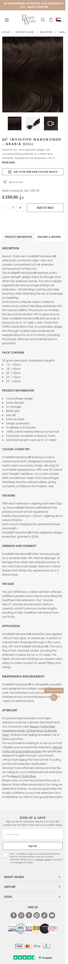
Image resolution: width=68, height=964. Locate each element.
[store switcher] (58, 19)
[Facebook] (13, 915)
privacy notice (43, 859)
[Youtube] (52, 915)
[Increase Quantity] (20, 208)
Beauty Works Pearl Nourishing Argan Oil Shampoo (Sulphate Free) (29, 730)
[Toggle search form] (43, 20)
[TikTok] (44, 915)
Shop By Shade (25, 32)
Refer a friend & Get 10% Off (20, 190)
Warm (62, 32)
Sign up (32, 845)
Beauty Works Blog (23, 776)
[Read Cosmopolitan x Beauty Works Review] (32, 929)
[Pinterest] (36, 915)
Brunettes (46, 32)
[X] (29, 915)
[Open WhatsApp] (53, 697)
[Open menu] (6, 20)
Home (6, 32)
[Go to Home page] (29, 20)
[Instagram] (21, 915)
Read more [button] (8, 162)
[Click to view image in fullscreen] (32, 74)
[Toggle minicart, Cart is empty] (51, 20)
